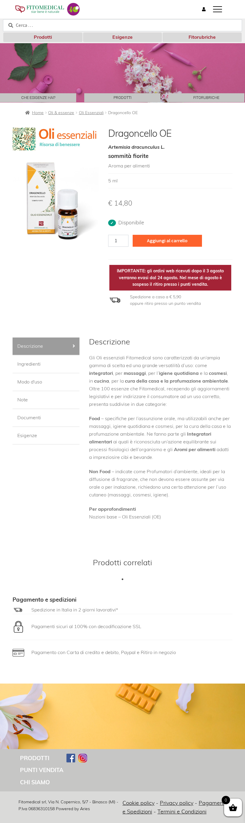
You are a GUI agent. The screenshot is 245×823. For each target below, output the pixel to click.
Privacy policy (176, 802)
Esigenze (122, 37)
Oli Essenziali (91, 112)
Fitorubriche (202, 37)
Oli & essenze (61, 112)
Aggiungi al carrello (167, 240)
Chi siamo (35, 782)
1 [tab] (122, 579)
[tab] (46, 346)
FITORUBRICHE (206, 97)
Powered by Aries (73, 808)
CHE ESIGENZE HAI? (38, 97)
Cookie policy (138, 802)
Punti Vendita (41, 770)
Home (38, 112)
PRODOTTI (122, 97)
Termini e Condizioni (181, 811)
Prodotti (43, 37)
